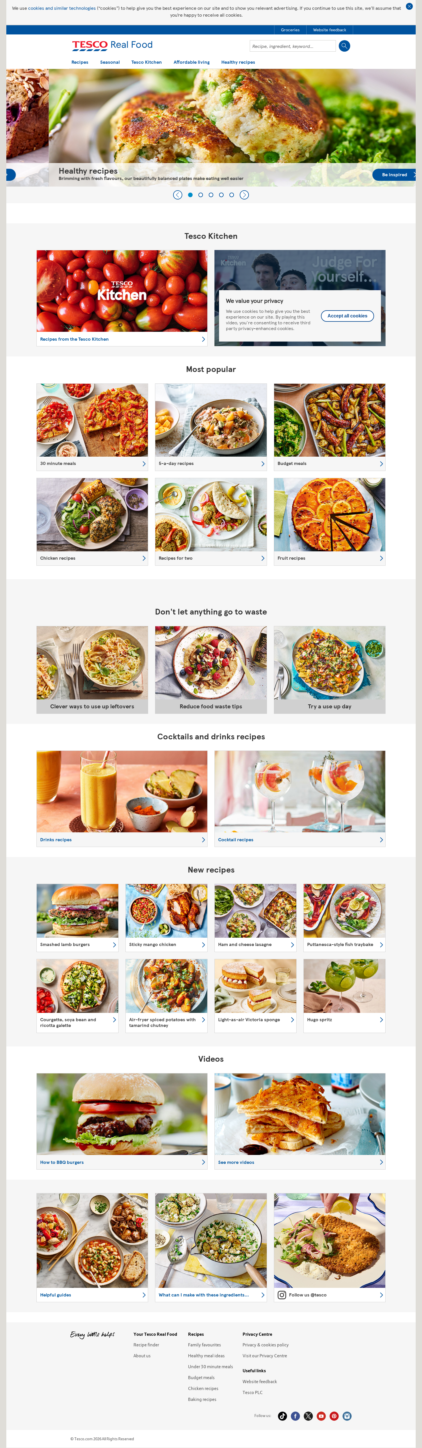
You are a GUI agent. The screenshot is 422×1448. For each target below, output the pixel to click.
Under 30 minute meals (210, 1366)
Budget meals (201, 1377)
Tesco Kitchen (146, 62)
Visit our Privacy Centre (265, 1355)
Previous (177, 194)
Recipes (79, 62)
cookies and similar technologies (62, 8)
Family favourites (204, 1344)
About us (142, 1355)
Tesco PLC (253, 1392)
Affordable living (192, 62)
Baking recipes (202, 1399)
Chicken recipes (203, 1388)
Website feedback (260, 1381)
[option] (211, 128)
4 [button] (221, 195)
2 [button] (200, 195)
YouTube (321, 1416)
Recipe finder (146, 1344)
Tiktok (282, 1416)
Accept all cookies (347, 315)
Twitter (308, 1416)
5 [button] (231, 195)
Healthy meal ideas (206, 1355)
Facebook (295, 1416)
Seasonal (110, 62)
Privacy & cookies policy (266, 1344)
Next (244, 194)
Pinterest (334, 1416)
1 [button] (190, 195)
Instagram (347, 1416)
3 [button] (211, 195)
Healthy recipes (238, 62)
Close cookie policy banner (409, 6)
